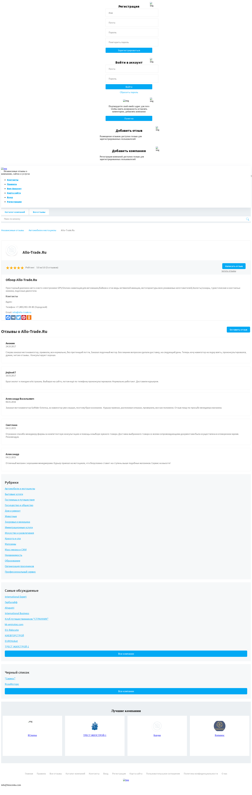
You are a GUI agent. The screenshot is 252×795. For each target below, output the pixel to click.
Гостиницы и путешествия (20, 499)
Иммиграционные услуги (19, 527)
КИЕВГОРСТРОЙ (14, 635)
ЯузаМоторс (12, 684)
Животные (11, 516)
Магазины (10, 544)
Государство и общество (19, 505)
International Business (17, 613)
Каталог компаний (15, 212)
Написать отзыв (234, 266)
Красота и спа (13, 538)
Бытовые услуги (14, 494)
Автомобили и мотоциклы (20, 488)
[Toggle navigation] (250, 175)
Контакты (12, 179)
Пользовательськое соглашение (163, 773)
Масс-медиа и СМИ (16, 549)
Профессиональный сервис (20, 571)
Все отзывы (39, 212)
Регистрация (14, 201)
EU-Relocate (12, 630)
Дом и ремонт (13, 510)
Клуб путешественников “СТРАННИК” (26, 619)
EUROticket (11, 641)
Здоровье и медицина (17, 521)
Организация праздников (19, 566)
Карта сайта (14, 192)
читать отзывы (229, 271)
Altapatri (9, 607)
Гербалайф (11, 602)
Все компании (126, 653)
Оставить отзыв (238, 329)
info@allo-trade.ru (21, 312)
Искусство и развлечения (19, 533)
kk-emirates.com (14, 624)
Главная (29, 773)
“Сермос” (10, 678)
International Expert (16, 596)
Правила (12, 184)
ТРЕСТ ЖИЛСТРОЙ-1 (17, 646)
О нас (224, 773)
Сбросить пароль (129, 92)
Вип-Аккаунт (14, 188)
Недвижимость (13, 555)
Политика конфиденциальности (201, 773)
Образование (12, 560)
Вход (10, 197)
